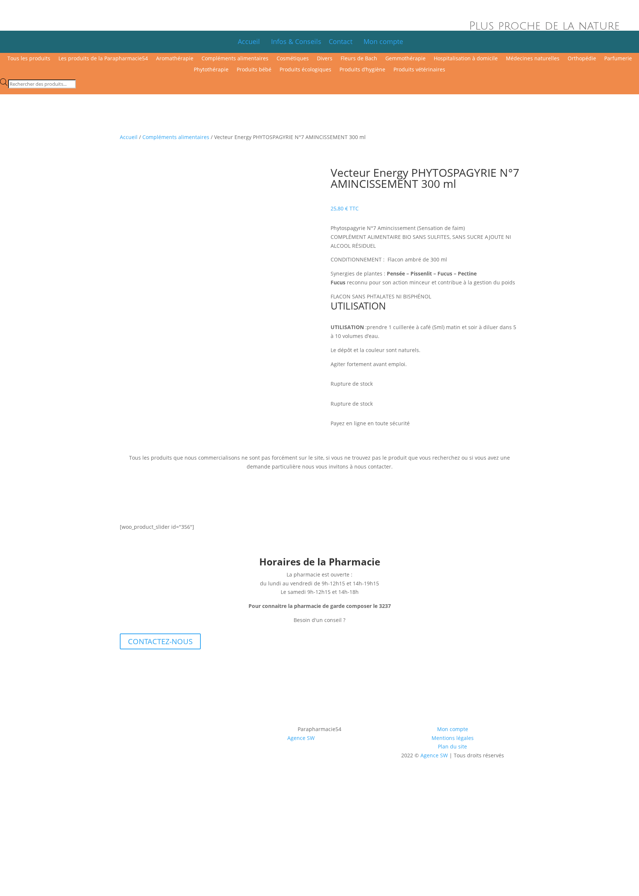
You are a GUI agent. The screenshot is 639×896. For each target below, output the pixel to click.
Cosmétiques (293, 59)
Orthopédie (582, 59)
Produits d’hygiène (362, 70)
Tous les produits (28, 59)
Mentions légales (453, 737)
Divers (324, 59)
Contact (344, 41)
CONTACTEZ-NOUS (160, 641)
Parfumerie (618, 59)
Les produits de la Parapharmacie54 (103, 59)
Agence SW (301, 737)
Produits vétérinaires (419, 70)
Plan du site (452, 746)
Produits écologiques (305, 70)
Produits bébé (254, 70)
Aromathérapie (174, 59)
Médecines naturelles (532, 59)
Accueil (249, 41)
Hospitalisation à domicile (466, 59)
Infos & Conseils (296, 41)
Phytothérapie (211, 70)
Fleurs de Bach (359, 59)
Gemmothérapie (405, 59)
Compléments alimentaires (235, 59)
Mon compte (383, 41)
